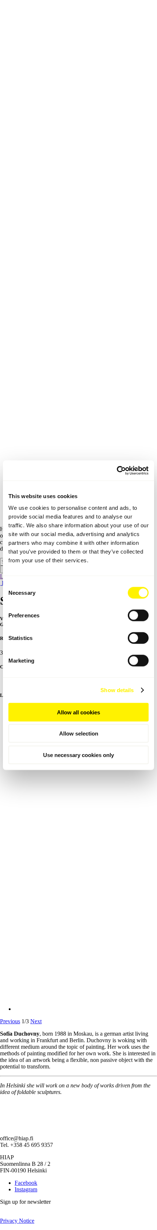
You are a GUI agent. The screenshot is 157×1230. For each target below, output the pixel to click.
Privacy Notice (17, 1221)
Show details (117, 690)
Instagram (26, 1189)
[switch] (138, 615)
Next (36, 1021)
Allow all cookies (78, 712)
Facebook (26, 1183)
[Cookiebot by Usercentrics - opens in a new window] (117, 470)
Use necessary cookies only (78, 755)
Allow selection (78, 733)
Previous (10, 1021)
